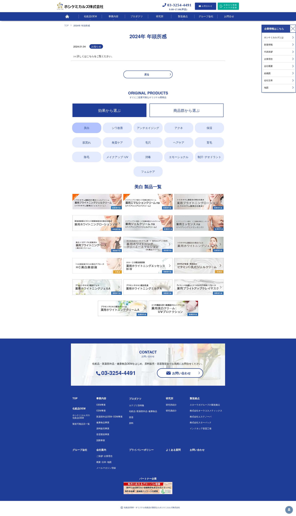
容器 (131, 417)
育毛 (209, 142)
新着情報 (268, 44)
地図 (266, 87)
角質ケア (117, 142)
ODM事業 (101, 410)
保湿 (209, 128)
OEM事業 (101, 404)
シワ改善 (117, 128)
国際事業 (100, 440)
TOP (75, 398)
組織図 (267, 73)
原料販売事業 (102, 428)
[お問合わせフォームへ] (205, 6)
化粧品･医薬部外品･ (143, 411)
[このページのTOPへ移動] (289, 510)
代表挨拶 (268, 51)
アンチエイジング (148, 128)
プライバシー (141, 449)
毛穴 (148, 142)
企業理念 (268, 58)
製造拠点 (195, 398)
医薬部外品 (109, 416)
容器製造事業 (102, 434)
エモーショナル (178, 157)
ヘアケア (178, 142)
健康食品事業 (102, 422)
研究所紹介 (171, 404)
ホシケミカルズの (81, 416)
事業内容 (101, 398)
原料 (131, 423)
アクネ (179, 128)
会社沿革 (268, 80)
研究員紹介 (171, 410)
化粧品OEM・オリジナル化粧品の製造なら (152, 507)
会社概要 (268, 65)
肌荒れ (86, 142)
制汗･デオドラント (209, 157)
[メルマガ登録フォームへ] (228, 6)
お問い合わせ (181, 373)
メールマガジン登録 (106, 467)
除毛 (86, 157)
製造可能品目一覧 (81, 423)
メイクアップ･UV (117, 157)
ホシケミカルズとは (274, 37)
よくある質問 (173, 449)
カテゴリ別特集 (136, 405)
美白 (86, 128)
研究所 (169, 398)
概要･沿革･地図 (103, 461)
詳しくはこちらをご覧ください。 (95, 56)
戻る (146, 74)
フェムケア (148, 171)
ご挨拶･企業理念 (104, 455)
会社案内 (101, 449)
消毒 (148, 157)
